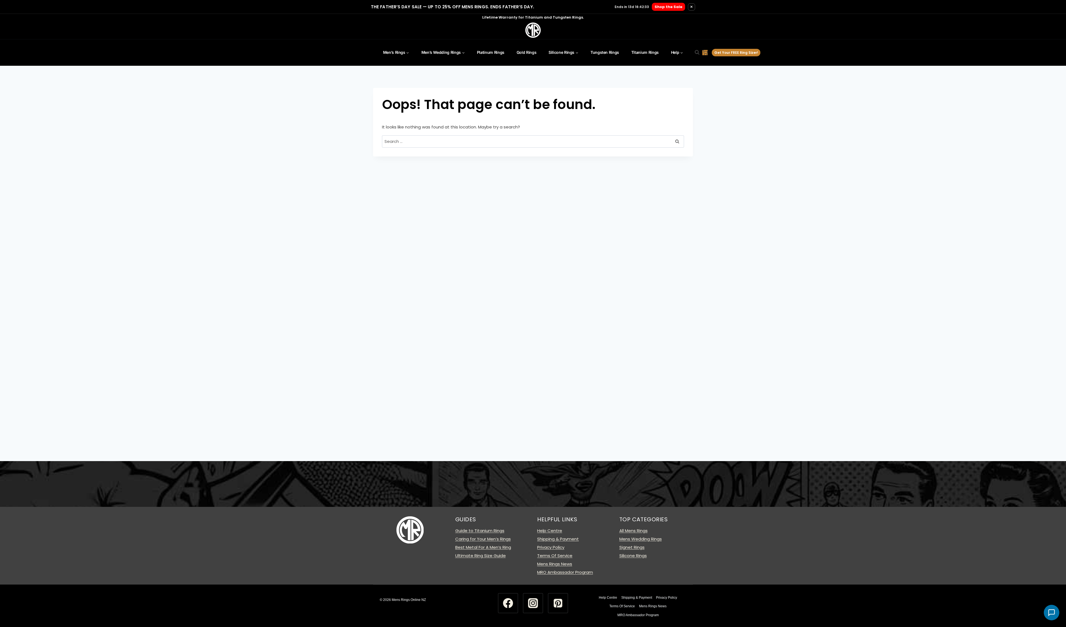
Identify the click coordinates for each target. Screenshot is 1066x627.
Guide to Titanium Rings (479, 531)
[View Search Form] (694, 52)
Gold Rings (527, 52)
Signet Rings (632, 547)
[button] (1051, 612)
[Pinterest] (558, 603)
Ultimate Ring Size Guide (480, 555)
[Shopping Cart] (705, 52)
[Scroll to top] (1052, 601)
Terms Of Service (554, 555)
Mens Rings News (554, 564)
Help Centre (549, 531)
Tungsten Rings (604, 52)
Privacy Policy (550, 547)
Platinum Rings (490, 52)
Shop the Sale (668, 6)
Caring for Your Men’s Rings (483, 539)
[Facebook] (508, 603)
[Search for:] (533, 141)
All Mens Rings (633, 531)
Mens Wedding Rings (640, 539)
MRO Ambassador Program (565, 572)
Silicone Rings (633, 555)
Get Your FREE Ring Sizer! (736, 52)
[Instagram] (533, 603)
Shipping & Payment (558, 539)
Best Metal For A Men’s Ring (483, 547)
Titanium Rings (645, 52)
